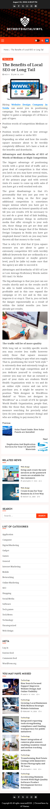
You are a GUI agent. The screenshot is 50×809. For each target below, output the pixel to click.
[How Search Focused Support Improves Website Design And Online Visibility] (10, 687)
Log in (5, 647)
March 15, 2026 (29, 695)
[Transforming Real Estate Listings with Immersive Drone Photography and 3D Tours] (10, 761)
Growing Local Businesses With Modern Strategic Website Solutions (34, 706)
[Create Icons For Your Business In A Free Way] (10, 492)
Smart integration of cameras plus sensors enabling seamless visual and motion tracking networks (33, 745)
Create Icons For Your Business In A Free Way (32, 492)
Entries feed (8, 653)
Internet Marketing (11, 566)
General (6, 561)
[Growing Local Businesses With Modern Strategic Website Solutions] (10, 705)
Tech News (7, 614)
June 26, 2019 (18, 75)
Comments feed (9, 658)
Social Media (8, 598)
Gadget (5, 550)
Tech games (7, 609)
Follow (47, 40)
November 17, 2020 (30, 481)
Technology (7, 620)
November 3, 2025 (30, 770)
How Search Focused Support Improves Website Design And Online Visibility (31, 687)
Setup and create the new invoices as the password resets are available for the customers (33, 474)
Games (5, 556)
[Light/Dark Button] (37, 40)
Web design (7, 59)
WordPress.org (9, 663)
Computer (7, 539)
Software (6, 604)
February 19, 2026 (30, 712)
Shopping (6, 593)
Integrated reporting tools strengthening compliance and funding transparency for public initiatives (33, 726)
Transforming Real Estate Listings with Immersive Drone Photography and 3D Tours (34, 762)
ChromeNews (40, 803)
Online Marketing (10, 582)
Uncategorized (9, 625)
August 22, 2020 (29, 497)
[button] (2, 40)
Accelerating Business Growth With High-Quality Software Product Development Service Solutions (34, 782)
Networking (8, 577)
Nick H (6, 75)
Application (7, 534)
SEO (4, 588)
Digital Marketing (10, 545)
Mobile (5, 572)
